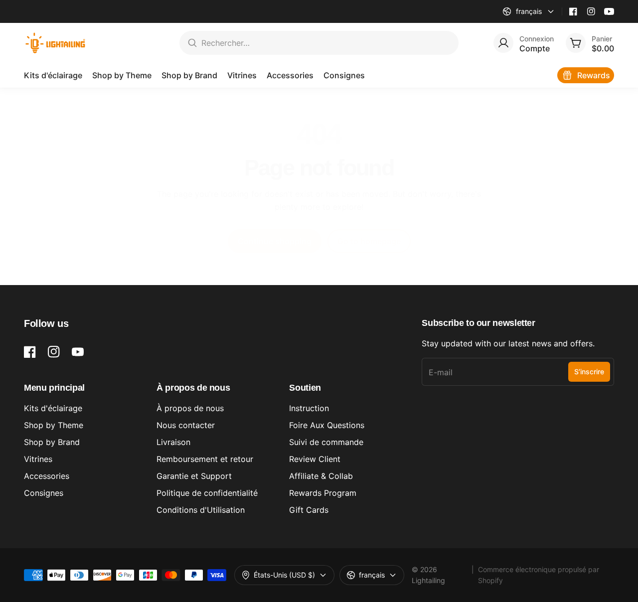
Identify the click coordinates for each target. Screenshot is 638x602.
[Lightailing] (55, 43)
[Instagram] (591, 11)
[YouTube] (609, 11)
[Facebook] (573, 11)
